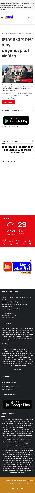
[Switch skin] (29, 18)
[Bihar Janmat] (9, 17)
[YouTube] (20, 369)
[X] (17, 369)
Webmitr (26, 484)
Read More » (8, 102)
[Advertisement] (20, 17)
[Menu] (2, 18)
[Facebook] (15, 369)
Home (5, 33)
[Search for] (33, 18)
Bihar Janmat (6, 85)
